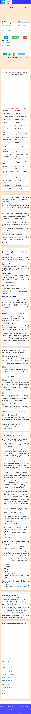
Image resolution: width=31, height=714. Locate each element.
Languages (10, 709)
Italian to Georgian (7, 671)
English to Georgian (7, 661)
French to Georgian (7, 664)
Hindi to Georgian (7, 667)
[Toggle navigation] (28, 2)
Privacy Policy (18, 709)
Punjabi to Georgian (7, 684)
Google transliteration (22, 204)
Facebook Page (10, 706)
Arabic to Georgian (7, 658)
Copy (6, 37)
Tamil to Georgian (7, 694)
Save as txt (21, 54)
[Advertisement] (15, 15)
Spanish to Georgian (7, 687)
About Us (2, 706)
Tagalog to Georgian (7, 691)
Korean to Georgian (7, 677)
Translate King (6, 204)
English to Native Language (22, 706)
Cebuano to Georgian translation (19, 586)
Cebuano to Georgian (23, 512)
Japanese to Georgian (8, 674)
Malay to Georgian (7, 680)
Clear (25, 37)
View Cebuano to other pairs (9, 698)
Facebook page (13, 604)
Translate (15, 37)
